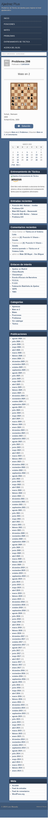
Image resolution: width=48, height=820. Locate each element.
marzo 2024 (17, 422)
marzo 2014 (17, 765)
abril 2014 (16, 762)
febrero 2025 (17, 390)
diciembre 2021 (18, 499)
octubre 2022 (17, 470)
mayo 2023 (16, 450)
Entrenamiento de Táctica (17, 42)
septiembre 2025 (19, 370)
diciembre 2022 (18, 465)
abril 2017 (16, 659)
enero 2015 (16, 736)
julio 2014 (16, 754)
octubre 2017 (17, 642)
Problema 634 (17, 208)
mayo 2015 (16, 725)
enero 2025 (16, 393)
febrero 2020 (17, 562)
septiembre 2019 (19, 576)
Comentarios (11, 135)
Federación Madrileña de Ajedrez (25, 286)
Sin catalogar (17, 321)
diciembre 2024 (18, 396)
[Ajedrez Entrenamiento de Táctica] (25, 176)
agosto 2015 (17, 716)
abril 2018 (16, 625)
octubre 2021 (17, 505)
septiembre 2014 (19, 748)
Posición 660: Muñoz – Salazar (24, 214)
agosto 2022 (17, 476)
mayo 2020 (16, 553)
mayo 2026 (16, 347)
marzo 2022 (17, 490)
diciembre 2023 (18, 430)
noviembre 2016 (18, 673)
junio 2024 (16, 413)
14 (36, 155)
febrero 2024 (17, 424)
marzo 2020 (17, 559)
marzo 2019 (17, 593)
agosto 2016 (17, 682)
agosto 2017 (17, 648)
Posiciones (9, 24)
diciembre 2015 (18, 705)
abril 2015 (16, 728)
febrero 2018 (17, 630)
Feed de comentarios (20, 791)
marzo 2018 (17, 628)
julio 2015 (16, 719)
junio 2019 (16, 585)
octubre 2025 (17, 367)
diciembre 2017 (18, 636)
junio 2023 (16, 447)
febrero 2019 (17, 596)
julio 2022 (16, 479)
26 (27, 160)
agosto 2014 (17, 751)
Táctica (15, 324)
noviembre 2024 (18, 399)
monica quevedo (19, 249)
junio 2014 (16, 756)
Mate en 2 (15, 132)
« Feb (13, 165)
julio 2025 (16, 376)
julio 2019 (16, 582)
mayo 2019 (16, 588)
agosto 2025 (17, 373)
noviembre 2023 (18, 433)
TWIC (14, 292)
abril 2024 (16, 419)
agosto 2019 (17, 579)
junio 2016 (16, 688)
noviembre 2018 (18, 605)
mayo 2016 (16, 691)
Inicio (6, 18)
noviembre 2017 (18, 639)
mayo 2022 (16, 485)
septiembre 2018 (19, 611)
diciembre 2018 (18, 602)
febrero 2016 (17, 699)
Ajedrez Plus (10, 4)
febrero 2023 (17, 459)
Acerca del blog (12, 48)
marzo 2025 (17, 387)
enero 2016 (16, 702)
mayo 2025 (16, 381)
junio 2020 (16, 550)
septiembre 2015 (19, 713)
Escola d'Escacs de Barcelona (24, 277)
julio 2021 (16, 513)
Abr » (18, 165)
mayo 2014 (16, 759)
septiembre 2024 (19, 404)
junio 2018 (16, 619)
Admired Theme (41, 806)
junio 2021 (16, 516)
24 (18, 160)
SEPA (14, 289)
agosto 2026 (17, 339)
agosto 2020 (17, 545)
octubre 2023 (17, 436)
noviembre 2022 (18, 467)
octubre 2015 (17, 711)
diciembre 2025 (18, 361)
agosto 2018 (17, 613)
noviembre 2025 (18, 364)
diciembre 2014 (18, 739)
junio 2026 (16, 344)
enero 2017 (16, 668)
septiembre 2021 (19, 507)
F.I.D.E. (15, 283)
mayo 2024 (16, 416)
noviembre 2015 (18, 708)
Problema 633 (17, 217)
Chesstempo (17, 275)
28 (36, 160)
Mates (7, 30)
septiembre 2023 (19, 439)
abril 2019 (16, 590)
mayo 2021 (16, 519)
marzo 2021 (17, 525)
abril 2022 (16, 487)
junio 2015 (16, 722)
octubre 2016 (17, 676)
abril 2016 (16, 693)
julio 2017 (16, 650)
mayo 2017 (16, 656)
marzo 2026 (17, 353)
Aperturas (16, 307)
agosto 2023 (17, 442)
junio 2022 (16, 482)
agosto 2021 (17, 510)
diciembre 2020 (18, 533)
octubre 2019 (17, 573)
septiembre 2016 (19, 679)
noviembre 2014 (18, 742)
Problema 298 (21, 61)
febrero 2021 (17, 527)
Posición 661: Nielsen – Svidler (25, 205)
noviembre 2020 (18, 536)
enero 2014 (16, 771)
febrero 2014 (17, 768)
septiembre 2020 (19, 542)
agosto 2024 (17, 407)
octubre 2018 (17, 608)
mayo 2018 (16, 622)
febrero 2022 (17, 493)
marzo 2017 (17, 662)
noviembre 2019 (18, 570)
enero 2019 (16, 599)
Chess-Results (18, 272)
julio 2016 (16, 685)
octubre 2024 (17, 401)
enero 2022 (16, 496)
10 (18, 155)
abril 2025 (16, 384)
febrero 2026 (17, 356)
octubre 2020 (17, 539)
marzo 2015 (17, 731)
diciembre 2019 (18, 568)
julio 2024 (16, 410)
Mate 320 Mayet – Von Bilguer (32, 254)
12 (27, 155)
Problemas (9, 36)
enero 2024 (16, 427)
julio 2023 (16, 444)
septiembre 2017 (19, 645)
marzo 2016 (17, 696)
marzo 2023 (17, 456)
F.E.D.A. (15, 280)
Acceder (15, 786)
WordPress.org (18, 794)
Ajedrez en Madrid (19, 269)
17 (18, 157)
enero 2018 (16, 633)
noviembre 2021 (18, 502)
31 (18, 162)
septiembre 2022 (19, 473)
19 (27, 157)
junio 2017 (16, 653)
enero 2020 (16, 565)
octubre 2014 (17, 745)
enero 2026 (16, 359)
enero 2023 (16, 462)
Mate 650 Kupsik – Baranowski (24, 211)
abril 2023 (16, 453)
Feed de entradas (19, 788)
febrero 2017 (17, 665)
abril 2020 (16, 556)
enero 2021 (16, 530)
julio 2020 (16, 547)
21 (36, 157)
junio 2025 (16, 379)
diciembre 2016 (18, 670)
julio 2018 (16, 616)
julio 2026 (16, 341)
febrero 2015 (17, 734)
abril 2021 (16, 522)
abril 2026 (16, 350)
